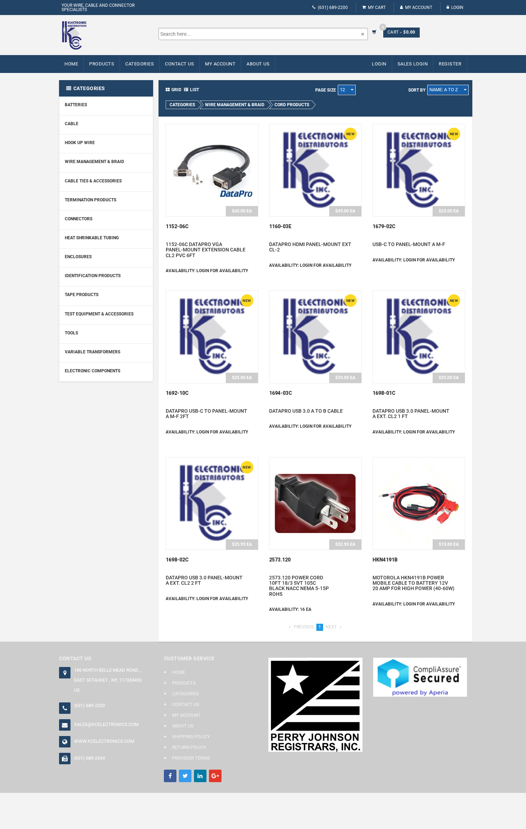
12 (343, 89)
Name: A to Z (444, 89)
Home (71, 64)
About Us (258, 64)
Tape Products (81, 294)
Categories (139, 64)
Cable (71, 123)
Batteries (76, 104)
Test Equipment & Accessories (99, 314)
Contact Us (179, 64)
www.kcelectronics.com (104, 741)
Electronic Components (92, 370)
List (194, 89)
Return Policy (189, 747)
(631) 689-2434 (89, 758)
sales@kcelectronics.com (106, 724)
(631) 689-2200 (333, 7)
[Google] (215, 776)
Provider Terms (191, 758)
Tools (71, 332)
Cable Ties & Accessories (93, 180)
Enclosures (78, 256)
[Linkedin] (200, 776)
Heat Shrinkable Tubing (92, 237)
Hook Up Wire (80, 142)
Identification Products (93, 275)
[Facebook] (170, 776)
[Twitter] (185, 776)
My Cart (377, 7)
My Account (418, 7)
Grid (176, 89)
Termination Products (90, 199)
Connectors (78, 218)
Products (101, 64)
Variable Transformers (92, 351)
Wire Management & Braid (94, 161)
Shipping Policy (191, 736)
